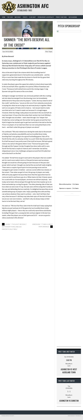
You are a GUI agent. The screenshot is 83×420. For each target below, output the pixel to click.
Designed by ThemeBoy (74, 415)
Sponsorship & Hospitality (46, 17)
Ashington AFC (33, 5)
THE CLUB (10, 17)
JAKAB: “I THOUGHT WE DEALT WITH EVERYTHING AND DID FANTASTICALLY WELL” (14, 226)
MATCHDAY (18, 17)
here (77, 184)
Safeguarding (73, 17)
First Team (48, 51)
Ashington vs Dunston (69, 400)
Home (3, 17)
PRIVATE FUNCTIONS (61, 17)
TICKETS (25, 17)
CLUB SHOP (32, 17)
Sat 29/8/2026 (68, 357)
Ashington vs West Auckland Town (69, 371)
